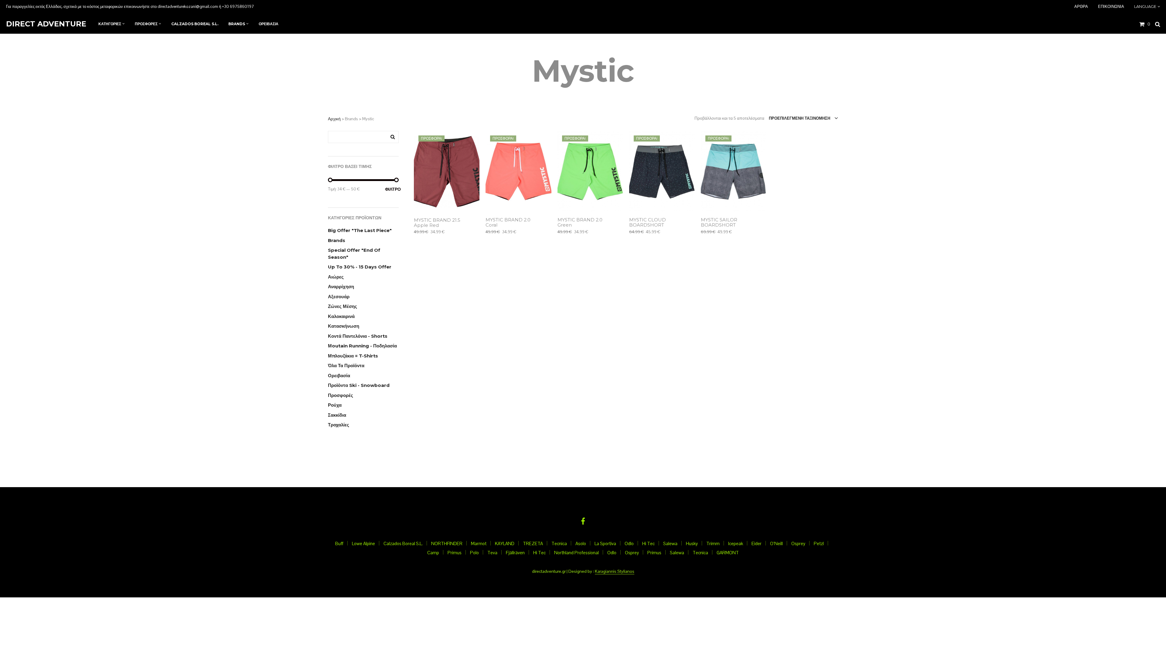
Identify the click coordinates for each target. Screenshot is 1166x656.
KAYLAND (504, 543)
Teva (492, 552)
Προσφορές (340, 395)
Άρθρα (1081, 6)
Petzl (819, 543)
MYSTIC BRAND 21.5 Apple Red (437, 223)
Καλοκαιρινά (341, 316)
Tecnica (559, 543)
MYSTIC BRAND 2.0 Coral (508, 222)
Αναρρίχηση (341, 286)
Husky (692, 543)
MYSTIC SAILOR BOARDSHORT (719, 222)
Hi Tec (648, 543)
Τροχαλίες (338, 425)
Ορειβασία (339, 375)
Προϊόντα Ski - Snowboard (359, 385)
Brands (336, 240)
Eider (757, 543)
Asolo (580, 543)
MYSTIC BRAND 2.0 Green (579, 222)
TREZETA (533, 543)
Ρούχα (335, 405)
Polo (474, 552)
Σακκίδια (337, 415)
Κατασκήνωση (343, 326)
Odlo (629, 543)
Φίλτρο (392, 189)
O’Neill (776, 543)
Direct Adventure (46, 23)
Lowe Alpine (363, 543)
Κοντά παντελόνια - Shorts (357, 336)
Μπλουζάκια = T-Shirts (353, 356)
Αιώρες (336, 277)
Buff (339, 543)
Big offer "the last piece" (360, 230)
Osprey (798, 543)
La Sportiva (605, 543)
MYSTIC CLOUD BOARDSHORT (647, 222)
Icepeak (735, 543)
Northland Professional (576, 552)
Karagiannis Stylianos (614, 571)
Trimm (713, 543)
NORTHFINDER (446, 543)
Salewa (670, 543)
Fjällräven (515, 552)
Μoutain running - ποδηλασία (362, 346)
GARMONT (728, 552)
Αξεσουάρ (338, 296)
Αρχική (334, 118)
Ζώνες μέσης (342, 306)
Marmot (478, 543)
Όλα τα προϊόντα (346, 365)
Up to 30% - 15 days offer (359, 267)
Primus (455, 552)
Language (1145, 6)
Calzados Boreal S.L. (403, 543)
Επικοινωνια (1111, 6)
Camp (433, 552)
